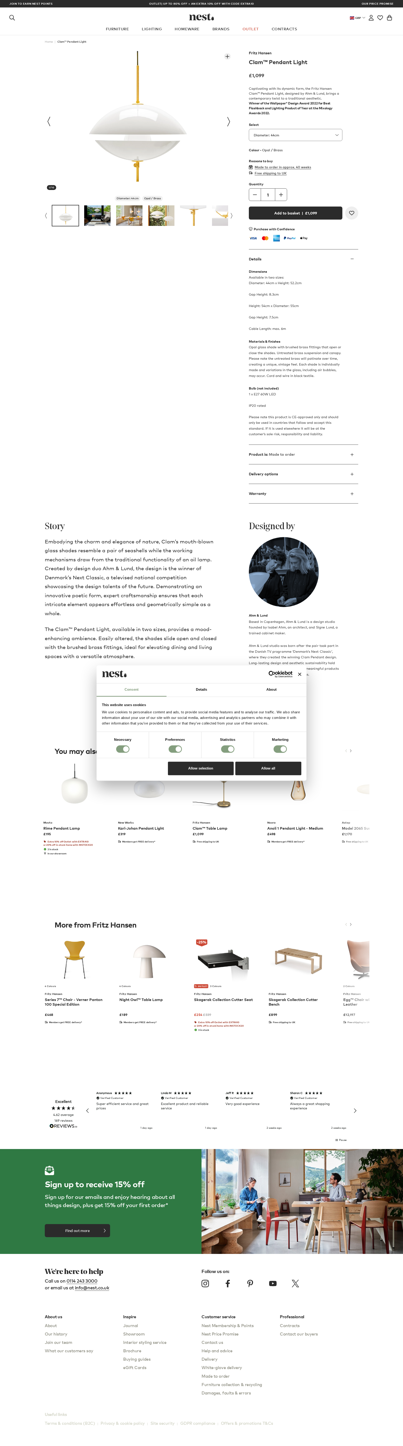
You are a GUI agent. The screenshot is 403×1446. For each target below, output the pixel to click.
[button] (87, 1110)
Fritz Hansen (260, 53)
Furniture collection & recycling (232, 1384)
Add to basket (295, 213)
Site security (162, 1423)
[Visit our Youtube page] (272, 1283)
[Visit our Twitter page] (295, 1283)
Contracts (284, 29)
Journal (130, 1325)
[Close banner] (299, 674)
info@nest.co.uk (92, 1288)
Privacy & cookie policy (123, 1423)
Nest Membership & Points (228, 1325)
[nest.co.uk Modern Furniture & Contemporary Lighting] (201, 17)
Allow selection (200, 768)
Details (255, 259)
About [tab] (271, 690)
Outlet (251, 29)
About (51, 1325)
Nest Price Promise (220, 1333)
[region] (221, 1111)
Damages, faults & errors (226, 1392)
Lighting (152, 29)
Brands (221, 29)
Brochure (132, 1350)
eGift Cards (134, 1367)
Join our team (58, 1342)
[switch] (175, 749)
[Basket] (389, 17)
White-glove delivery (222, 1367)
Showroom (134, 1333)
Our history (56, 1333)
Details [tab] (201, 690)
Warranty (257, 493)
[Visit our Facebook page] (227, 1283)
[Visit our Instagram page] (205, 1283)
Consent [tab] (132, 690)
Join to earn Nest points (30, 3)
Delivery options (263, 474)
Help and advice (217, 1350)
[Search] (12, 17)
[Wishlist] (380, 17)
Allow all (268, 768)
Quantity (256, 184)
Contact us (212, 1342)
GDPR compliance (197, 1423)
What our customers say (69, 1350)
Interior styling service (144, 1342)
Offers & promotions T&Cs (247, 1423)
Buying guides (136, 1359)
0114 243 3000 (81, 1281)
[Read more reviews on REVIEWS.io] (63, 1126)
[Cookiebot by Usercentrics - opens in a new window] (272, 674)
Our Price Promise (378, 3)
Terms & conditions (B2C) (70, 1423)
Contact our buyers (299, 1333)
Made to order (215, 1376)
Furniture (117, 29)
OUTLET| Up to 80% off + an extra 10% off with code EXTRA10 (201, 3)
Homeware (187, 29)
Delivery (209, 1359)
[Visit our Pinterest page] (250, 1283)
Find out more (77, 1230)
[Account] (371, 17)
